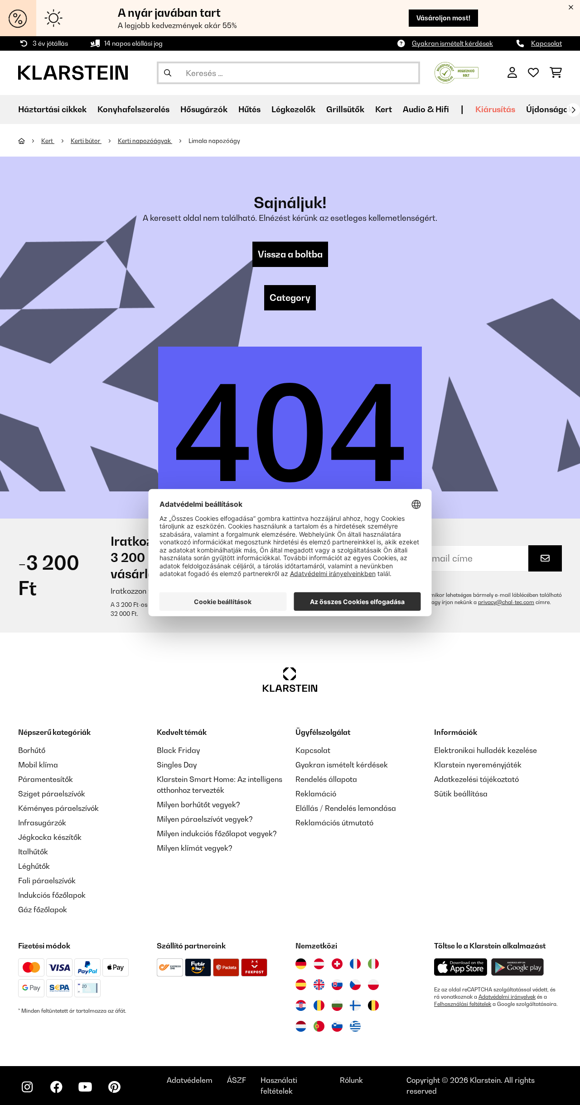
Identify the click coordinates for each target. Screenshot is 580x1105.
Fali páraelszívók (47, 880)
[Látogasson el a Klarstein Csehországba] (355, 984)
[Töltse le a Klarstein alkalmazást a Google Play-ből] (517, 967)
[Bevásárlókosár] (556, 73)
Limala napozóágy (214, 140)
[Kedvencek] (533, 73)
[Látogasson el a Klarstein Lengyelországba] (373, 984)
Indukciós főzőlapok (52, 895)
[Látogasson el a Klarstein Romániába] (319, 1005)
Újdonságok (549, 109)
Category (290, 297)
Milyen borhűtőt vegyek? (198, 804)
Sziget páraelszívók (51, 793)
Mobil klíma (38, 764)
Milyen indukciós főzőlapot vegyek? (217, 833)
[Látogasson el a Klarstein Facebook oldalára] (56, 1086)
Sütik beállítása (461, 793)
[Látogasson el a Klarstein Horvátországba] (300, 1005)
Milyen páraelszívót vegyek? (205, 819)
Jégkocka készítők (50, 837)
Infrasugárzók (42, 822)
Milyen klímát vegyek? (194, 848)
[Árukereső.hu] (456, 71)
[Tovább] (573, 110)
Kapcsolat (546, 43)
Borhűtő (31, 750)
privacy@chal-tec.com (506, 602)
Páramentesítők (45, 779)
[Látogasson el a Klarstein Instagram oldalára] (27, 1086)
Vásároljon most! (443, 18)
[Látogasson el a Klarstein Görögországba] (355, 1026)
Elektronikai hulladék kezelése (485, 750)
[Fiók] (512, 73)
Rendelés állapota (326, 779)
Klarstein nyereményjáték (478, 764)
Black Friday (178, 750)
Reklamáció (315, 793)
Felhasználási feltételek (462, 1004)
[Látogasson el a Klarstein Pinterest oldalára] (114, 1086)
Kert (47, 140)
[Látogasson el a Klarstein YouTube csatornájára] (85, 1086)
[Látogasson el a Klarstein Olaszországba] (373, 963)
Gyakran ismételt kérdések (452, 43)
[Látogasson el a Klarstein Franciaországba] (355, 963)
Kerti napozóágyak (145, 140)
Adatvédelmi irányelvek (507, 997)
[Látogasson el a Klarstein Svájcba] (337, 963)
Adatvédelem (190, 1080)
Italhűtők (33, 851)
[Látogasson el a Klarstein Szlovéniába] (337, 1026)
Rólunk (351, 1080)
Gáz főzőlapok (42, 909)
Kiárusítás (495, 109)
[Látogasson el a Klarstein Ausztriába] (319, 963)
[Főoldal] (29, 140)
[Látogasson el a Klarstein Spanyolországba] (300, 984)
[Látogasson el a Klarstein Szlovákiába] (337, 984)
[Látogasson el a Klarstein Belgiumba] (373, 1005)
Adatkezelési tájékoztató (476, 779)
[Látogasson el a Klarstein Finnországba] (355, 1005)
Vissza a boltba (290, 254)
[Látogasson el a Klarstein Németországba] (300, 963)
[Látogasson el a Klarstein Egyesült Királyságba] (319, 984)
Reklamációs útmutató (334, 822)
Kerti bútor (86, 140)
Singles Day (177, 764)
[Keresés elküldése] (167, 72)
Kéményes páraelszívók (58, 808)
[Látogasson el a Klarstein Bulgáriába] (337, 1005)
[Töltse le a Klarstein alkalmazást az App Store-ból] (461, 967)
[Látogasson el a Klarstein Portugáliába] (319, 1026)
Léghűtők (34, 866)
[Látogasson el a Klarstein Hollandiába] (300, 1026)
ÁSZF (236, 1080)
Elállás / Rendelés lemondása (345, 808)
